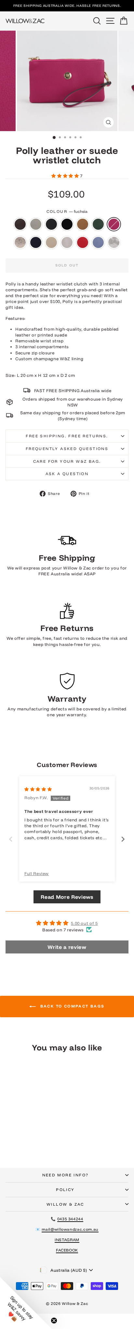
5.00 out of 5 (84, 923)
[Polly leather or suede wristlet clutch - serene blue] (25, 1145)
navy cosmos (35, 242)
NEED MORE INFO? (65, 1174)
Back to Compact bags (71, 1006)
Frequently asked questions (67, 448)
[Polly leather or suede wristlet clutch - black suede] (32, 1133)
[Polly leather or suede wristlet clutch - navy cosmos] (25, 1139)
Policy (65, 1189)
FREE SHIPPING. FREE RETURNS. (67, 435)
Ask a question (67, 473)
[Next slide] (123, 839)
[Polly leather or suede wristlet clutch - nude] (32, 1139)
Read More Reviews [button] (67, 897)
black (51, 224)
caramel (82, 224)
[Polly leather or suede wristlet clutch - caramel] (40, 1133)
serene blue (98, 242)
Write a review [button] (66, 947)
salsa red (82, 242)
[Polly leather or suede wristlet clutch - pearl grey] (40, 1139)
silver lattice (113, 242)
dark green (98, 224)
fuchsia (113, 224)
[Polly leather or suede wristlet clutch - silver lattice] (32, 1145)
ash (35, 224)
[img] (38, 789)
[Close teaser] (54, 1320)
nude (51, 242)
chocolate (20, 224)
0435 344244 (70, 1218)
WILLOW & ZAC (65, 1204)
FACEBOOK (67, 1250)
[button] (65, 175)
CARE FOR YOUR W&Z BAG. (67, 461)
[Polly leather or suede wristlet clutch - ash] (17, 1133)
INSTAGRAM (67, 1239)
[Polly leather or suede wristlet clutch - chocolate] (10, 1133)
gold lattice (20, 242)
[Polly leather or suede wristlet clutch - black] (25, 1133)
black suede (67, 224)
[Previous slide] (11, 839)
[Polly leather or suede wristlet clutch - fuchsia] (10, 1139)
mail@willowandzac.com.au (70, 1229)
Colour (67, 211)
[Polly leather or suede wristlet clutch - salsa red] (47, 1139)
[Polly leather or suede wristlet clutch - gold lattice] (17, 1139)
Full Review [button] (36, 873)
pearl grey (67, 242)
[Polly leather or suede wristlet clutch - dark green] (47, 1133)
